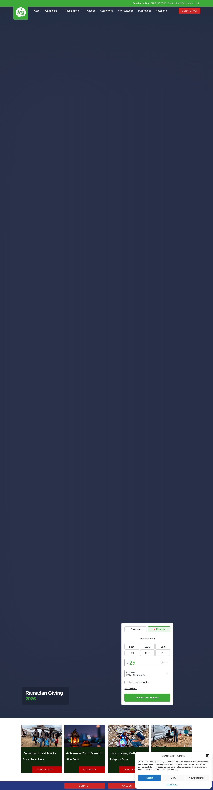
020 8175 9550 (158, 3)
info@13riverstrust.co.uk (186, 3)
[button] (207, 755)
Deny (173, 778)
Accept (149, 778)
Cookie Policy (172, 784)
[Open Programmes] (81, 11)
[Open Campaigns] (60, 11)
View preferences (197, 778)
